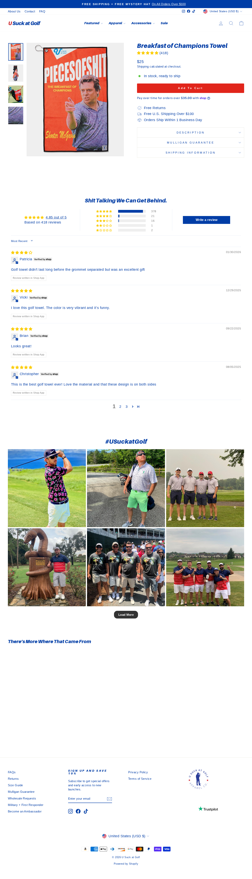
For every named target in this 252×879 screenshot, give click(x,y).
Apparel (115, 23)
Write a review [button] (207, 220)
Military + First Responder (26, 805)
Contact (30, 11)
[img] (21, 253)
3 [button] (127, 407)
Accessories (141, 23)
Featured (92, 23)
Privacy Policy (138, 772)
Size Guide (15, 785)
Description (191, 132)
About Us (14, 11)
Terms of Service (139, 778)
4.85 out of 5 (56, 217)
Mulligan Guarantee (190, 142)
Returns (13, 778)
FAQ (42, 11)
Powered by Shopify (126, 863)
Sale (164, 23)
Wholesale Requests (22, 798)
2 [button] (120, 407)
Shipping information (191, 152)
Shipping (143, 66)
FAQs (12, 772)
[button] (148, 53)
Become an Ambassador (25, 811)
